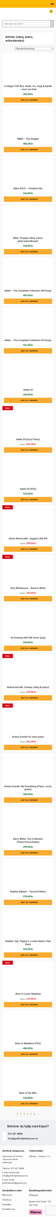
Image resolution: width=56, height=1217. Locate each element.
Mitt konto (7, 1195)
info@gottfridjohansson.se (22, 1138)
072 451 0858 (14, 1133)
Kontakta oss (8, 1209)
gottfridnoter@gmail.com (14, 1183)
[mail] (7, 4)
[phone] (3, 4)
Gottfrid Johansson (17, 13)
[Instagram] (15, 4)
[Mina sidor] (44, 13)
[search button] (52, 23)
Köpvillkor (7, 1204)
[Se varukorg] (48, 13)
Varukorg (6, 1200)
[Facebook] (11, 4)
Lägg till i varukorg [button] (29, 100)
